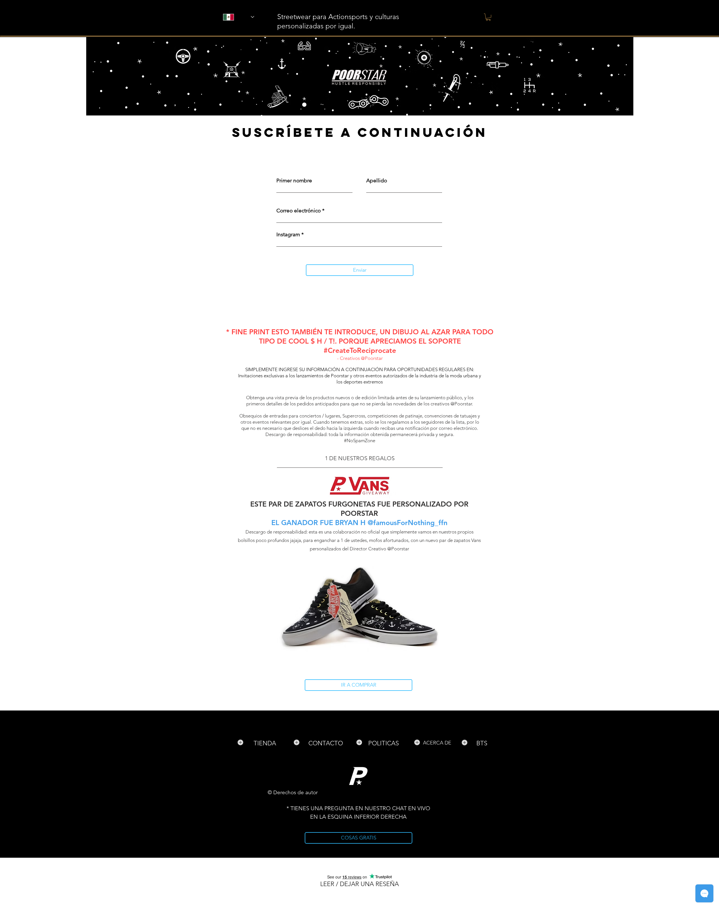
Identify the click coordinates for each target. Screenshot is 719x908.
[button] (488, 17)
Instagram (288, 234)
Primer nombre (294, 180)
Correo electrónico (298, 210)
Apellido (376, 180)
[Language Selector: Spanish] (231, 17)
